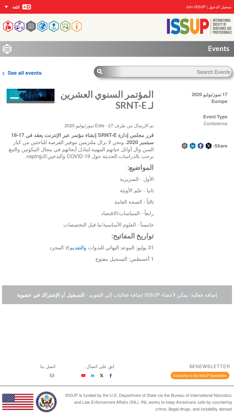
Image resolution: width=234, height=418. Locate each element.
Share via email (184, 145)
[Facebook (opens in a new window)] (110, 375)
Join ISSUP (195, 7)
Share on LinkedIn (192, 145)
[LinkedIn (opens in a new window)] (92, 375)
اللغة (16, 7)
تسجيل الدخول (220, 7)
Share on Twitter (208, 145)
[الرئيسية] (199, 32)
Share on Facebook (200, 145)
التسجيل (75, 294)
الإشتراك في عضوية (38, 294)
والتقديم (78, 247)
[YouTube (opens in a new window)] (83, 375)
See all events (25, 72)
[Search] (108, 71)
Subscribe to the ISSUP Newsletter (200, 375)
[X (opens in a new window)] (101, 375)
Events (218, 48)
